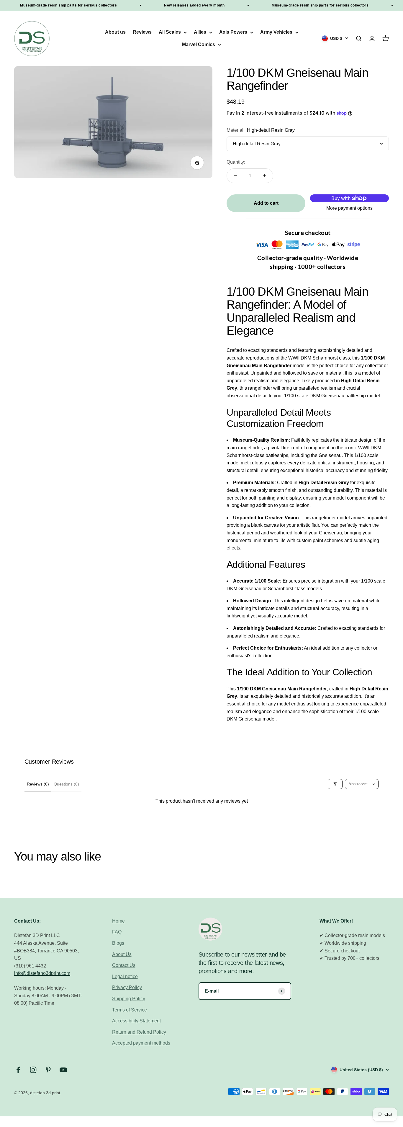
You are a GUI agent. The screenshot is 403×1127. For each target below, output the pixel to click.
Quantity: (236, 162)
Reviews (142, 32)
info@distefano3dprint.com (42, 973)
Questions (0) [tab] (66, 784)
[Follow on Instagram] (33, 1070)
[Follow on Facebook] (18, 1070)
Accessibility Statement (136, 1020)
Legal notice (125, 976)
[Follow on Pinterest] (48, 1070)
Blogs (118, 943)
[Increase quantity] (264, 176)
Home (118, 920)
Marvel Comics (198, 44)
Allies (200, 32)
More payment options (349, 208)
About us (115, 32)
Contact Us (123, 965)
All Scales (170, 32)
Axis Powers (233, 32)
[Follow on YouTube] (63, 1070)
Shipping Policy (128, 998)
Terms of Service (129, 1009)
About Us (122, 954)
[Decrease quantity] (235, 176)
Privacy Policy (127, 987)
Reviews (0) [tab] (38, 784)
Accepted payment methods (141, 1042)
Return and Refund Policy (139, 1032)
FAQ (117, 931)
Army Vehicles (276, 32)
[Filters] (335, 784)
